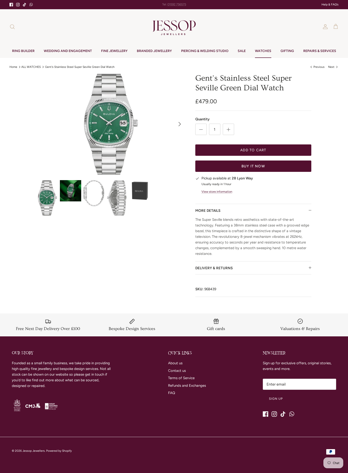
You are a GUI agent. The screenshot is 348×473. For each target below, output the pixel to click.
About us (175, 363)
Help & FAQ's (330, 4)
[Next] (179, 124)
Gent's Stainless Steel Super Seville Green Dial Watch (80, 66)
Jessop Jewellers (33, 450)
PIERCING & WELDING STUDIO (204, 51)
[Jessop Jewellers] (174, 26)
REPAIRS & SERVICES (319, 51)
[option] (111, 124)
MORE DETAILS (207, 210)
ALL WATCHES (31, 66)
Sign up (276, 398)
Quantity (202, 119)
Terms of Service (181, 378)
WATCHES (263, 51)
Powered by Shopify (59, 450)
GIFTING (287, 51)
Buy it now (253, 166)
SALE (242, 51)
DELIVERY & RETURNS (214, 268)
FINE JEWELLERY (114, 51)
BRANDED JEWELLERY (154, 51)
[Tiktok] (24, 4)
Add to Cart (253, 150)
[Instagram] (18, 4)
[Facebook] (11, 4)
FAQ (171, 393)
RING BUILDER (23, 51)
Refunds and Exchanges (187, 385)
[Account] (324, 27)
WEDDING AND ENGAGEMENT (68, 51)
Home (13, 66)
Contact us (177, 371)
